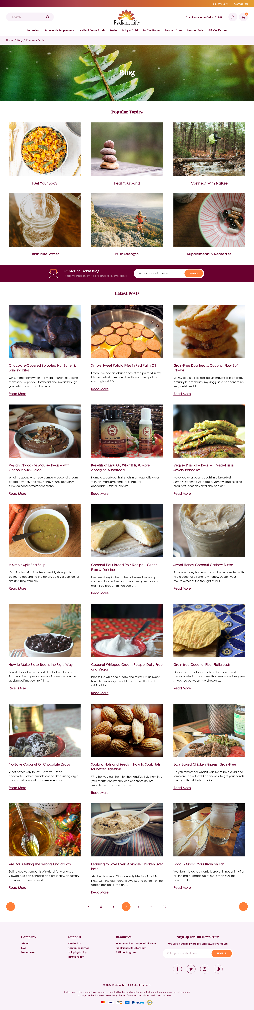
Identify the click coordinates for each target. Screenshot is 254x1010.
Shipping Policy (77, 952)
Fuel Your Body (44, 183)
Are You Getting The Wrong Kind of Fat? (40, 864)
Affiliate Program (126, 952)
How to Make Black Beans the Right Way (41, 664)
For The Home (151, 30)
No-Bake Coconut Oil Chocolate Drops (39, 764)
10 (164, 906)
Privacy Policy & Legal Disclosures (136, 943)
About (25, 943)
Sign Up (194, 273)
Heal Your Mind (127, 183)
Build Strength (127, 254)
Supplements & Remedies (209, 254)
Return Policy (76, 956)
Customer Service (79, 947)
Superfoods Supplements (59, 30)
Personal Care (173, 30)
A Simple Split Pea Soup (27, 565)
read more (17, 394)
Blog (23, 947)
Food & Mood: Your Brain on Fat (198, 864)
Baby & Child (130, 30)
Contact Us (241, 3)
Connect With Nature (209, 183)
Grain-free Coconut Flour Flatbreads (201, 664)
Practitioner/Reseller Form (131, 947)
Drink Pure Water (44, 254)
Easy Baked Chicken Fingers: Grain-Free (204, 764)
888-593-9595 (220, 3)
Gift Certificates (217, 30)
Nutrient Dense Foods (92, 30)
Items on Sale (195, 30)
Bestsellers (33, 30)
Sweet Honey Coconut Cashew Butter (203, 565)
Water (113, 30)
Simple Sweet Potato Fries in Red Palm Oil (123, 365)
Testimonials (28, 952)
